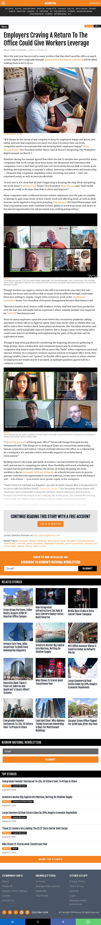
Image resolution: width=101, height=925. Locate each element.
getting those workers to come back (64, 59)
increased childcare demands (38, 472)
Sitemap (73, 891)
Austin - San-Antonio (25, 9)
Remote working (24, 546)
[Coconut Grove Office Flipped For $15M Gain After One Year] (83, 716)
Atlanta (9, 9)
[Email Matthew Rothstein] (46, 50)
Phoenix (71, 11)
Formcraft (21, 543)
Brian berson (53, 541)
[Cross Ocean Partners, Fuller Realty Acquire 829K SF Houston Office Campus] (18, 604)
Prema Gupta (10, 546)
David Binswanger (86, 541)
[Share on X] (37, 922)
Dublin (12, 11)
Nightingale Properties (54, 543)
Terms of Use (76, 886)
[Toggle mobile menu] (3, 3)
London (30, 11)
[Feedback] (27, 912)
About (5, 881)
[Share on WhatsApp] (88, 922)
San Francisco (37, 14)
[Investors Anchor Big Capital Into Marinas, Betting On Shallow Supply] (50, 638)
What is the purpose (15, 442)
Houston (21, 11)
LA (37, 11)
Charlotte (51, 9)
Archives (40, 881)
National (44, 11)
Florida (48, 14)
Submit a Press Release (14, 891)
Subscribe (94, 3)
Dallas (70, 9)
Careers (6, 895)
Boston (40, 9)
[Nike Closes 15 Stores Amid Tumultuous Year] (50, 677)
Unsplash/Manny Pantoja (13, 134)
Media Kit (7, 886)
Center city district (68, 541)
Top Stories (42, 895)
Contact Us (8, 900)
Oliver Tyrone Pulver (74, 543)
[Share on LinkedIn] (12, 922)
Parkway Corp (28, 186)
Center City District (49, 488)
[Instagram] (21, 912)
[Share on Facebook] (63, 922)
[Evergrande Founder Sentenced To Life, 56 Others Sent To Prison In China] (18, 716)
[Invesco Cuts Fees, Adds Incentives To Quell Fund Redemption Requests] (18, 638)
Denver (92, 9)
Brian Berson (67, 186)
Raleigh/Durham (84, 11)
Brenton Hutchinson (37, 541)
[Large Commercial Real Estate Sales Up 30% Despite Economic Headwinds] (83, 677)
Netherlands (60, 14)
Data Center (81, 9)
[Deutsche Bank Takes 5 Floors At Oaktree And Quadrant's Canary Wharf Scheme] (18, 677)
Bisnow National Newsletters (21, 742)
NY (51, 11)
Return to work (39, 546)
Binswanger (59, 202)
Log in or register (50, 524)
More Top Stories (50, 859)
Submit (87, 568)
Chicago (62, 9)
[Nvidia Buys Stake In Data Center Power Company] (83, 604)
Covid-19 (11, 313)
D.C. (69, 14)
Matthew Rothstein (37, 50)
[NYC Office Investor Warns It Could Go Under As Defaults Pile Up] (83, 638)
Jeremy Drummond (34, 543)
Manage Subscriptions (48, 886)
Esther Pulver (9, 543)
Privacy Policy (77, 881)
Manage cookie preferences (77, 902)
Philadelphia (60, 11)
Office (97, 26)
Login (72, 895)
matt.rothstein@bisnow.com (46, 535)
